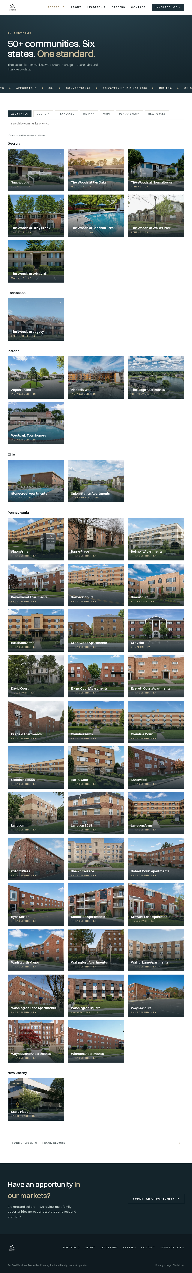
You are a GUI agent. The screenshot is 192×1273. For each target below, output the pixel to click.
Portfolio (56, 7)
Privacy (159, 1265)
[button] (36, 377)
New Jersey (157, 113)
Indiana (88, 113)
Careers (118, 7)
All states (19, 113)
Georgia (43, 113)
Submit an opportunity (153, 1198)
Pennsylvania (129, 113)
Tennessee (66, 113)
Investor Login (168, 7)
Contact (138, 7)
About (76, 7)
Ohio (106, 113)
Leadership (96, 7)
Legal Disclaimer (175, 1265)
